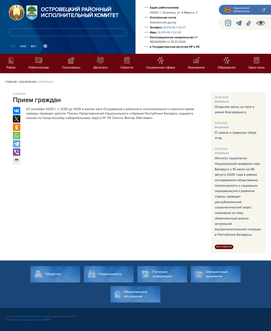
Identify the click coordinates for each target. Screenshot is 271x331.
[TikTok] (248, 23)
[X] (16, 119)
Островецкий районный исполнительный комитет (80, 12)
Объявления (28, 81)
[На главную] (16, 12)
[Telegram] (16, 143)
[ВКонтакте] (16, 110)
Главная (11, 81)
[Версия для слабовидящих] (260, 23)
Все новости (224, 246)
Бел (33, 46)
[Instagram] (228, 23)
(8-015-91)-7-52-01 (174, 27)
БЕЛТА (47, 319)
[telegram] (239, 23)
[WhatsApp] (16, 135)
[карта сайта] (45, 46)
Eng (23, 46)
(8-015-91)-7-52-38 (169, 32)
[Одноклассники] (16, 127)
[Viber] (16, 152)
